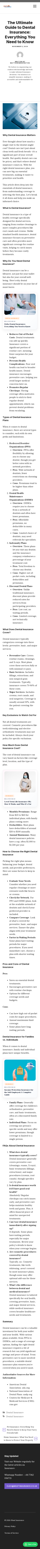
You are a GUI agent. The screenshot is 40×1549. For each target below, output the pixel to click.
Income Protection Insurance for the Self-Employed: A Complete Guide (18, 1092)
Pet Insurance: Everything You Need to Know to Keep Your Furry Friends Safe (22, 1430)
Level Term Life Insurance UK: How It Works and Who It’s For (17, 803)
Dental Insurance (15, 1412)
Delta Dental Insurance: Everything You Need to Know (17, 325)
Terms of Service (11, 1533)
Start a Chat (32, 1544)
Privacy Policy (10, 1526)
